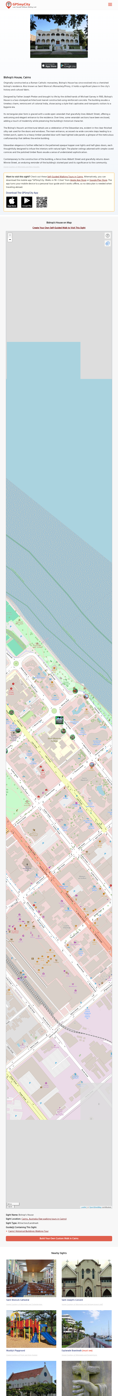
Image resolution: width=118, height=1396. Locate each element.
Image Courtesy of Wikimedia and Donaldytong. (79, 1355)
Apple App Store (78, 180)
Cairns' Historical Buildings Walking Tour (28, 1231)
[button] (59, 719)
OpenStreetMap (95, 1207)
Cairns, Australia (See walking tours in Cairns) (44, 1219)
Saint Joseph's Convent (72, 1300)
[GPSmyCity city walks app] (21, 5)
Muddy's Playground (15, 1350)
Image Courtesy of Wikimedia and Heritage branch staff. (82, 1304)
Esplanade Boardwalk (72, 1350)
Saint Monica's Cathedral (17, 1300)
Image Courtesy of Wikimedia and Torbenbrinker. (24, 1304)
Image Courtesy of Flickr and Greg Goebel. (22, 1355)
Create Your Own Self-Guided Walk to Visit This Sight (59, 228)
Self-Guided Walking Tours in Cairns (65, 177)
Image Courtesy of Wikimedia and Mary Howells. (22, 167)
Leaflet (83, 1207)
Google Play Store (98, 180)
